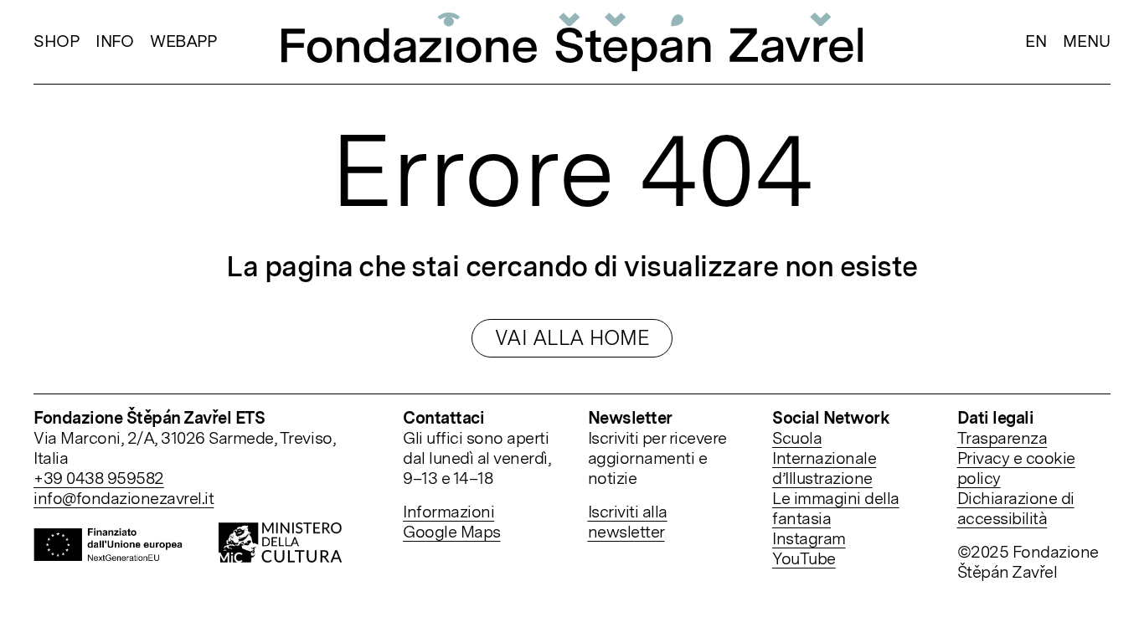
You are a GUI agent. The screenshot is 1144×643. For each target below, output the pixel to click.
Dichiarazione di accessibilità (1015, 508)
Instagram (809, 538)
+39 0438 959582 (98, 478)
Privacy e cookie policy (1016, 468)
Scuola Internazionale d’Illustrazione (824, 458)
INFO (114, 41)
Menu (1087, 41)
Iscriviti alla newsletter (627, 522)
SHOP (56, 41)
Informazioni (448, 512)
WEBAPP (183, 41)
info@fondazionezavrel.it (123, 498)
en (1035, 41)
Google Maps (452, 532)
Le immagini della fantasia (835, 508)
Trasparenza (1002, 438)
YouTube (804, 558)
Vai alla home (572, 338)
